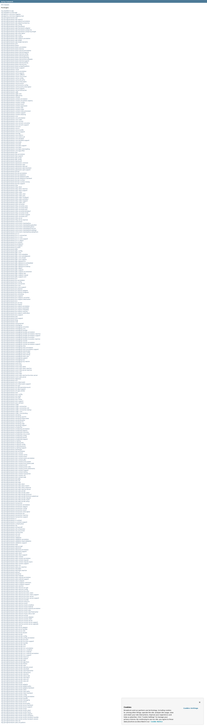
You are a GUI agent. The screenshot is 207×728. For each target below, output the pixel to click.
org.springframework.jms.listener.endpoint (15, 292)
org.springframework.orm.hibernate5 (13, 382)
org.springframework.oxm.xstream (12, 403)
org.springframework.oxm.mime (11, 399)
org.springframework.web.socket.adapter (14, 684)
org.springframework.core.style (11, 142)
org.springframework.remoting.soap (12, 423)
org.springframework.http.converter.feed (14, 208)
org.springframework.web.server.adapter (14, 627)
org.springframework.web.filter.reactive (14, 570)
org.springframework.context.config (13, 102)
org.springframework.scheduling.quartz (14, 437)
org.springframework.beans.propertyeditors (15, 66)
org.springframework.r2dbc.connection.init (15, 408)
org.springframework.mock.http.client (13, 366)
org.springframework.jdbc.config (11, 251)
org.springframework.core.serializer (12, 138)
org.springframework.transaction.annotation (15, 505)
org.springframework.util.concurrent (13, 531)
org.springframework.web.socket (11, 683)
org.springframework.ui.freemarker (12, 524)
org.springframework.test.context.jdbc (13, 460)
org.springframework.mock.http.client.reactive (16, 368)
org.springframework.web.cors (11, 565)
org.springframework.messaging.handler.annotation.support (20, 335)
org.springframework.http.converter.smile (14, 213)
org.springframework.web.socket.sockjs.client (16, 710)
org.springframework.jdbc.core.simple (13, 258)
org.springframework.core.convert (12, 121)
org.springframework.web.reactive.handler (15, 600)
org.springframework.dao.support (12, 156)
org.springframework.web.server (11, 626)
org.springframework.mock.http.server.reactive (16, 370)
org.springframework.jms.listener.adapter (14, 290)
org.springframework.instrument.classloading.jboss (17, 227)
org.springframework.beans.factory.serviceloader (17, 59)
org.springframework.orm (9, 380)
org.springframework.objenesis (11, 379)
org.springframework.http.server (11, 218)
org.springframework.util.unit (10, 534)
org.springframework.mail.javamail (12, 323)
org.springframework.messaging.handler (14, 330)
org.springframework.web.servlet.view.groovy (16, 672)
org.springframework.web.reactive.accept (14, 588)
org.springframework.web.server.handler (14, 629)
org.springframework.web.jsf (10, 572)
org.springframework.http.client (11, 187)
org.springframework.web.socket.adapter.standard (17, 688)
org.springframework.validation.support (14, 543)
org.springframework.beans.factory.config (14, 54)
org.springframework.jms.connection (13, 284)
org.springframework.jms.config (11, 282)
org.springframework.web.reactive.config (14, 589)
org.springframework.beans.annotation (13, 47)
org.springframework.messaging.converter (15, 327)
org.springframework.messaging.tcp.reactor (15, 361)
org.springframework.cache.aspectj (12, 73)
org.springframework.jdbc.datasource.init (14, 265)
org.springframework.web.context (12, 556)
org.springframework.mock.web (11, 373)
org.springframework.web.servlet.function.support (17, 641)
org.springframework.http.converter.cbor (14, 206)
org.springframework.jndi (9, 316)
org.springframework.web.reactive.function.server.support (20, 598)
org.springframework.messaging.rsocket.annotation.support (20, 344)
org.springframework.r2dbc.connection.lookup (16, 410)
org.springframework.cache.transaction (14, 90)
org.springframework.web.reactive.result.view (16, 610)
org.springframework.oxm (9, 392)
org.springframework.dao (9, 152)
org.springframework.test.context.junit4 (14, 465)
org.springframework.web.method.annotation (16, 577)
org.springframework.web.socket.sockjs (14, 708)
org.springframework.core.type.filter (13, 151)
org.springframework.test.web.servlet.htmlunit (16, 494)
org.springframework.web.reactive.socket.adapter (17, 617)
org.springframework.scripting (11, 441)
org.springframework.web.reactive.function (15, 591)
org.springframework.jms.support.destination (16, 299)
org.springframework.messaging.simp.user (15, 356)
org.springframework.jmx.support (12, 315)
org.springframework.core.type (11, 147)
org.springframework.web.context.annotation (16, 558)
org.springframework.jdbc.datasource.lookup (15, 266)
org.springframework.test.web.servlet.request (16, 498)
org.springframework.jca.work (10, 247)
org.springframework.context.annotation (14, 99)
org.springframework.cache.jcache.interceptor (16, 87)
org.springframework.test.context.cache (14, 455)
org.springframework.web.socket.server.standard (17, 705)
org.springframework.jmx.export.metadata (15, 309)
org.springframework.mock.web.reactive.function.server (19, 375)
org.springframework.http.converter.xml (14, 216)
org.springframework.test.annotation (13, 451)
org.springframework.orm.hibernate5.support (16, 384)
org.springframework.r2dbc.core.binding (14, 413)
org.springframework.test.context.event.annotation (17, 458)
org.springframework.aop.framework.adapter (15, 28)
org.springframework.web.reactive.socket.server (16, 620)
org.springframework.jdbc (9, 249)
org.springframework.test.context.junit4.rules (16, 467)
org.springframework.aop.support (12, 37)
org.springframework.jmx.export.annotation (15, 306)
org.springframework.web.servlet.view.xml (15, 679)
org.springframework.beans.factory (12, 49)
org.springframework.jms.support (12, 296)
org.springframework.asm (9, 43)
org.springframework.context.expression (14, 106)
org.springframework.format (10, 171)
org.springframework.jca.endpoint (12, 244)
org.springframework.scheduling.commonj (15, 432)
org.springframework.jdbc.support (12, 270)
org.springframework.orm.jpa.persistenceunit (16, 387)
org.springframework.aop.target (11, 40)
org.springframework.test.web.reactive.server (16, 489)
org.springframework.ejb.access (11, 157)
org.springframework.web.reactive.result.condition (17, 605)
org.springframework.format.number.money (15, 182)
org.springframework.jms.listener (12, 289)
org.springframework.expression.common (14, 163)
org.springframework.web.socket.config (14, 695)
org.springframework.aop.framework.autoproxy (16, 30)
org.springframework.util (9, 525)
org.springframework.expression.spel (13, 164)
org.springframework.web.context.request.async (17, 562)
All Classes (5, 5)
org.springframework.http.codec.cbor (13, 194)
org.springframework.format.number (13, 180)
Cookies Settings (190, 708)
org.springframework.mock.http (11, 365)
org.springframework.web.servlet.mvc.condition (16, 650)
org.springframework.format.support (13, 183)
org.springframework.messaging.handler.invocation (17, 337)
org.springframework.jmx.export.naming (14, 311)
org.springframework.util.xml (10, 536)
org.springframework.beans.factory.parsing (15, 57)
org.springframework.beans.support (12, 68)
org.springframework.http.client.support (14, 190)
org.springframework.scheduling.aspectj (14, 430)
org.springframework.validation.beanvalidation (16, 541)
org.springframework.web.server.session (14, 632)
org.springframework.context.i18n (12, 107)
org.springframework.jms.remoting (12, 294)
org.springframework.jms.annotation (13, 280)
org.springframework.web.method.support (15, 579)
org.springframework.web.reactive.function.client (17, 593)
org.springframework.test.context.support (14, 470)
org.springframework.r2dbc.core (11, 411)
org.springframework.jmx (9, 301)
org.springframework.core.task (11, 144)
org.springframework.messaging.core (13, 328)
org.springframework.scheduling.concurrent (15, 434)
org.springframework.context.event (12, 104)
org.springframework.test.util (10, 480)
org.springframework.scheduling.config (14, 436)
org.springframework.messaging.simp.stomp (15, 354)
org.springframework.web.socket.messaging (15, 700)
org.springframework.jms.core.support (13, 287)
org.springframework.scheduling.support (14, 439)
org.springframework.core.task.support (14, 145)
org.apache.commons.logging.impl (12, 16)
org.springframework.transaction (11, 503)
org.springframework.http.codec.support (14, 201)
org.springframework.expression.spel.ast (14, 166)
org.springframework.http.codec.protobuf (14, 199)
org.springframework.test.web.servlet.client (15, 493)
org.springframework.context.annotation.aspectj (17, 100)
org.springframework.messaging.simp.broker (15, 351)
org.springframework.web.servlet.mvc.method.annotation (20, 653)
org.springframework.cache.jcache (12, 83)
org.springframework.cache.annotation (13, 71)
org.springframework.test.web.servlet (13, 491)
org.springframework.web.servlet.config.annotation (17, 638)
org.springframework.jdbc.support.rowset (14, 275)
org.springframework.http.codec (11, 192)
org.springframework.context (10, 97)
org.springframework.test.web (11, 482)
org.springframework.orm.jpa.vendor (13, 391)
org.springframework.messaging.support (14, 358)
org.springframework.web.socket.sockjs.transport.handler (20, 717)
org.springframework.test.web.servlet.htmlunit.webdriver (19, 496)
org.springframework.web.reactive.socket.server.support (19, 622)
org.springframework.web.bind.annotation (15, 550)
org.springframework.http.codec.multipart (15, 197)
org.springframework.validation (11, 537)
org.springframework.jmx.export (11, 304)
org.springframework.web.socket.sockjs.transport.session (19, 719)
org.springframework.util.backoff (11, 527)
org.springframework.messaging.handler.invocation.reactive (20, 339)
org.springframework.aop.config (11, 24)
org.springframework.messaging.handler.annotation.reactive (20, 334)
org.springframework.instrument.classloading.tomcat (18, 228)
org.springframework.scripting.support (13, 448)
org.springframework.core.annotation (13, 118)
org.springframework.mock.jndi (11, 372)
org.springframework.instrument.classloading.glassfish (19, 225)
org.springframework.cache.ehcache (13, 80)
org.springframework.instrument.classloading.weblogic (19, 230)
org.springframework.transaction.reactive (14, 515)
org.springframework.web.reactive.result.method (17, 607)
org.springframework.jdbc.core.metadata (14, 254)
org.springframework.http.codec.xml (13, 202)
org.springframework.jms (9, 278)
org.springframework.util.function (12, 532)
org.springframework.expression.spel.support (16, 170)
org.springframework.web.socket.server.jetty (15, 703)
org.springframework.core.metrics (12, 135)
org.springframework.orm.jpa (10, 385)
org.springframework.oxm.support (12, 401)
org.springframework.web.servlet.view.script (15, 676)
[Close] (199, 702)
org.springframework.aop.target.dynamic (14, 42)
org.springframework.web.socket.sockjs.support (16, 714)
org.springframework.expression (11, 161)
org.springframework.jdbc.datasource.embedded (17, 263)
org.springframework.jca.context (11, 242)
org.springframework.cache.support (12, 88)
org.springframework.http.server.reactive (14, 220)
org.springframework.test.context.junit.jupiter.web (17, 463)
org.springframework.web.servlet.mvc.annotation (17, 648)
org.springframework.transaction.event (14, 510)
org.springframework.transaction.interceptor (15, 512)
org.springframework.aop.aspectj (12, 19)
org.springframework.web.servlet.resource (15, 657)
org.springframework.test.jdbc (11, 479)
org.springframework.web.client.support (14, 555)
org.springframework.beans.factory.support (15, 61)
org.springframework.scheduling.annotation (15, 429)
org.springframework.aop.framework (13, 26)
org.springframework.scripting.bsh (12, 442)
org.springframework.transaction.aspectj (14, 506)
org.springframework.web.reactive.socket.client (16, 619)
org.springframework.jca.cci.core (11, 237)
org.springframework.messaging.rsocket (14, 341)
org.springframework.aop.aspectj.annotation (15, 21)
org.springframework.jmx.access (11, 303)
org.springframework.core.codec (11, 119)
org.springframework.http (9, 185)
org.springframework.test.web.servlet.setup (15, 501)
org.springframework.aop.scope (11, 35)
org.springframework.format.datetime (13, 175)
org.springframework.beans (10, 45)
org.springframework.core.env (11, 126)
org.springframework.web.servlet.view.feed (15, 669)
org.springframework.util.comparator (13, 529)
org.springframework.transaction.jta (12, 513)
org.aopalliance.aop (7, 11)
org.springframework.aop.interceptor (13, 33)
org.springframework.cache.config (12, 78)
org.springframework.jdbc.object (11, 268)
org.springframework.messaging (11, 325)
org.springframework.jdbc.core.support (14, 259)
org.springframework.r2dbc (10, 404)
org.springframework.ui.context (11, 520)
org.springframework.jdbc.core (11, 252)
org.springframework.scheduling (11, 427)
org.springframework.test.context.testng (14, 472)
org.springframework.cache (10, 69)
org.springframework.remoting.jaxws (13, 420)
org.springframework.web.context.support (15, 563)
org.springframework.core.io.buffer (12, 130)
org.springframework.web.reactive (12, 586)
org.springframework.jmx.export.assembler (15, 308)
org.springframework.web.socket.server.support (16, 707)
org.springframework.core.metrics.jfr (13, 137)
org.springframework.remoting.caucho (13, 417)
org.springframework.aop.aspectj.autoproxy (15, 23)
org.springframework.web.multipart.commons (16, 582)
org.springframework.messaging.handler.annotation (18, 332)
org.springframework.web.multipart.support (15, 584)
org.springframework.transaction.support (14, 517)
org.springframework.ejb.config (11, 159)
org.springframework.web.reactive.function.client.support (20, 594)
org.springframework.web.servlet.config (14, 636)
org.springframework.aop (9, 18)
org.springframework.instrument (11, 221)
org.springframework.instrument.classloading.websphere (19, 232)
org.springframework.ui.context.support (14, 522)
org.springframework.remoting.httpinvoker (15, 418)
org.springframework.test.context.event (14, 456)
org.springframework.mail (9, 322)
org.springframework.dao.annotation (13, 154)
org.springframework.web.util (10, 721)
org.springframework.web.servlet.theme (14, 664)
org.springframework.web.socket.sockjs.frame (16, 712)
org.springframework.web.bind (11, 548)
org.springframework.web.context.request (15, 560)
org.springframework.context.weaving (13, 114)
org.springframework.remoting (11, 415)
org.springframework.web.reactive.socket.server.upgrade (19, 624)
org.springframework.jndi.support (12, 318)
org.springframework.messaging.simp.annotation (17, 347)
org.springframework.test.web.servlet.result (15, 499)
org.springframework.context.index (12, 109)
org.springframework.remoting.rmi (12, 422)
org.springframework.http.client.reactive (14, 189)
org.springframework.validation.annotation (15, 539)
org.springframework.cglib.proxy (11, 95)
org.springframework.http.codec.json (13, 195)
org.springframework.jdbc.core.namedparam (15, 256)
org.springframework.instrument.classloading (16, 223)
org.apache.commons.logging (10, 14)
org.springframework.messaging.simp (13, 346)
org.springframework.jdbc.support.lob (13, 273)
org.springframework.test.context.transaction (16, 474)
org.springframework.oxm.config (11, 394)
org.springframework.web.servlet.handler (14, 643)
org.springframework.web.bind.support (14, 551)
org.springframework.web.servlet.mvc (13, 646)
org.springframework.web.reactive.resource (15, 601)
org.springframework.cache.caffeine (12, 75)
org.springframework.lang (9, 320)
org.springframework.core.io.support (13, 132)
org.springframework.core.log (10, 133)
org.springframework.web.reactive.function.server (17, 596)
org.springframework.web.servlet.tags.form (15, 662)
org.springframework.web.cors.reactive (14, 567)
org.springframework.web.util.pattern (13, 722)
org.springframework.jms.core (11, 285)
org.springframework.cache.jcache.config (14, 85)
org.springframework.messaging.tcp (13, 360)
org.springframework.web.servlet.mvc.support (16, 655)
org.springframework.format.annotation (14, 173)
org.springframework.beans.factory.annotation (16, 50)
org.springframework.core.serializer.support (15, 140)
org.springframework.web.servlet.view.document (17, 667)
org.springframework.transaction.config (14, 508)
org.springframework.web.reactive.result (14, 603)
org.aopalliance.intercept (9, 12)
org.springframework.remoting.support (14, 425)
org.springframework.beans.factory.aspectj (15, 52)
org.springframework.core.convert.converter (15, 123)
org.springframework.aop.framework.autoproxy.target (18, 31)
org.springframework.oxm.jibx (11, 398)
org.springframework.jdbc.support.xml (13, 277)
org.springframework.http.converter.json (14, 209)
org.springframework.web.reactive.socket (14, 615)
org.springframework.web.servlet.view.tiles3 (15, 677)
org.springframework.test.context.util (13, 475)
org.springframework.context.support (13, 113)
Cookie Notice (156, 721)
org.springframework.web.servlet (12, 634)
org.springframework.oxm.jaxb (11, 396)
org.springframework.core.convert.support (15, 125)
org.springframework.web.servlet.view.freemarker (17, 670)
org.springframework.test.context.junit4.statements (18, 468)
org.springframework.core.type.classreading (15, 149)
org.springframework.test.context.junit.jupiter (16, 461)
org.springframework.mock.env (11, 363)
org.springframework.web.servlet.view (13, 665)
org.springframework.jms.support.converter (15, 297)
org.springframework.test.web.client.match (15, 486)
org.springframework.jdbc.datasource (13, 261)
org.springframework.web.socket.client (13, 689)
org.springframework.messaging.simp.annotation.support (20, 349)
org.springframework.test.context (12, 453)
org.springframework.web (9, 544)
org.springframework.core (9, 116)
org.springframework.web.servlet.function (14, 639)
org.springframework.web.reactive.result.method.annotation (20, 608)
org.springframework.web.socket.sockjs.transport (17, 715)
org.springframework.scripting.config (13, 444)
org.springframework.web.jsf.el (11, 574)
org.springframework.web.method (12, 575)
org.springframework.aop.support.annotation (15, 38)
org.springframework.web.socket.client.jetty (15, 691)
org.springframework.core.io (10, 128)
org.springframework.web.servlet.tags (13, 660)
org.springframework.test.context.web (13, 477)
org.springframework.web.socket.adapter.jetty (16, 686)
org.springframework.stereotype (11, 449)
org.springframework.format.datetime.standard (16, 178)
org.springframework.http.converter (13, 204)
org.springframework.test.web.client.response (16, 487)
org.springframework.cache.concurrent (14, 76)
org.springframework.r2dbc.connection (14, 406)
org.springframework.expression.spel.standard (16, 168)
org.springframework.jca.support (11, 246)
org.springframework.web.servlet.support (14, 658)
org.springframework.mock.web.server (13, 377)
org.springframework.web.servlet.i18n (13, 645)
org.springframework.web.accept (12, 546)
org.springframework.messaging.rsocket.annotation (18, 342)
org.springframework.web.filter (11, 569)
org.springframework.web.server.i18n (13, 631)
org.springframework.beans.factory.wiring (14, 62)
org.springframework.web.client (11, 553)
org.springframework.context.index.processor (16, 111)
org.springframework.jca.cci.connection (14, 235)
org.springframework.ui (8, 518)
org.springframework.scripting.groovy (13, 446)
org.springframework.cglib (9, 92)
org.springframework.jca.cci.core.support (14, 239)
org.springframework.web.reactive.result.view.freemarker (19, 612)
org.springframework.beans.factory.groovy (15, 56)
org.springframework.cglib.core (11, 94)
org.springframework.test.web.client (13, 484)
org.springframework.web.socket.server (14, 702)
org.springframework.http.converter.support (15, 214)
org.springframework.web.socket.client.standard (17, 693)
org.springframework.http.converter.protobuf (16, 211)
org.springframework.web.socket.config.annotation (17, 696)
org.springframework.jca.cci (10, 233)
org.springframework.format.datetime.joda (15, 176)
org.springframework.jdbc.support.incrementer (16, 271)
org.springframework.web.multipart (12, 581)
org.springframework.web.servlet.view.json (15, 674)
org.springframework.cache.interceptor (14, 81)
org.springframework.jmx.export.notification (15, 313)
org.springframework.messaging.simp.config (15, 353)
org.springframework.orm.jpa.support (13, 389)
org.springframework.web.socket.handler (14, 698)
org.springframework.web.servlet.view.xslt (14, 681)
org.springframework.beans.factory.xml (14, 64)
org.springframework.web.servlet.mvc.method (16, 651)
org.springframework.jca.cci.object (12, 240)
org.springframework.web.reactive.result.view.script (18, 613)
